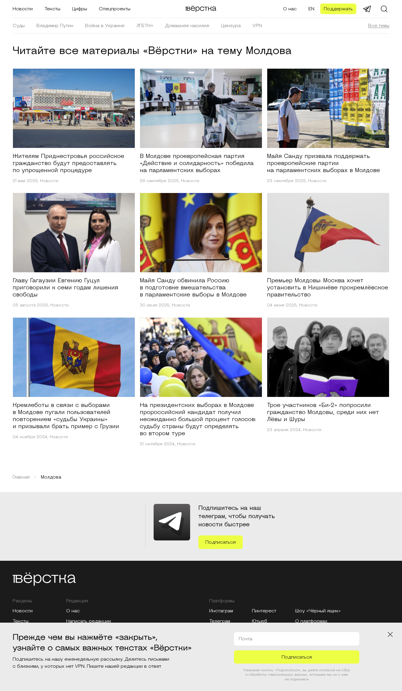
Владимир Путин (54, 26)
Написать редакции (88, 621)
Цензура (231, 26)
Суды (19, 26)
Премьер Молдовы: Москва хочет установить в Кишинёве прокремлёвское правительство (327, 287)
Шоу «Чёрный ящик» (318, 611)
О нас (290, 9)
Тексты (52, 9)
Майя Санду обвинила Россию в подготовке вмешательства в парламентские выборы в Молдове (193, 287)
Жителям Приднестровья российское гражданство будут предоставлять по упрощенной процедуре (68, 163)
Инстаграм (221, 611)
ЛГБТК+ (144, 26)
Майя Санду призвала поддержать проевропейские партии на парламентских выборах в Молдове (323, 163)
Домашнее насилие (187, 26)
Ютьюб (259, 621)
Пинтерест (264, 611)
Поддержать (338, 9)
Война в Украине (104, 26)
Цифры (79, 9)
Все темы (378, 26)
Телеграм (219, 621)
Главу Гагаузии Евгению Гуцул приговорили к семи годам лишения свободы (65, 287)
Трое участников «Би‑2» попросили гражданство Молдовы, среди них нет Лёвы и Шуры (323, 412)
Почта (245, 639)
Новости (23, 9)
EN (311, 9)
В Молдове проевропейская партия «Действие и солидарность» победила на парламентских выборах (197, 163)
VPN (257, 26)
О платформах (311, 621)
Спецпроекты (114, 9)
